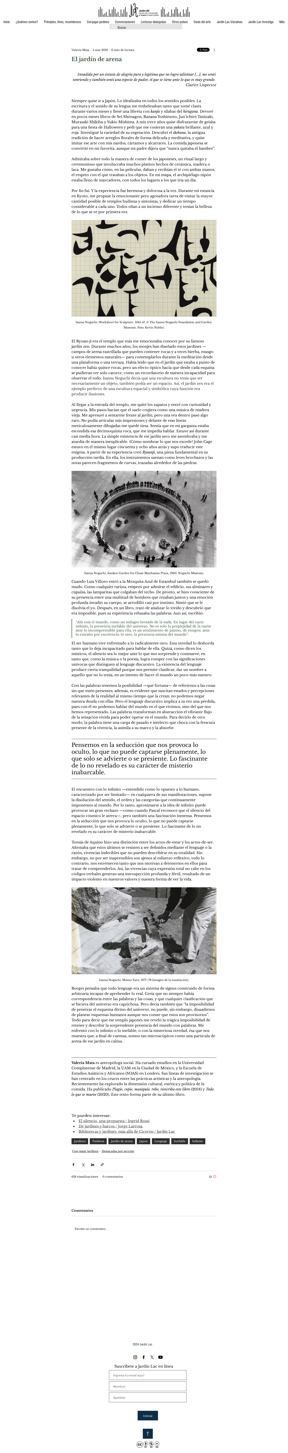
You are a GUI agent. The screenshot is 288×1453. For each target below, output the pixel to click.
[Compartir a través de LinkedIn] (92, 1164)
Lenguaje (160, 1141)
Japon (143, 1141)
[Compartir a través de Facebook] (73, 1164)
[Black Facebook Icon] (143, 1357)
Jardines (80, 1141)
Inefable (180, 1141)
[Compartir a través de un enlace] (102, 1164)
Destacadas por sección (118, 1151)
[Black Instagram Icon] (135, 1357)
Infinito (197, 1141)
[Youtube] (160, 1357)
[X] (152, 1357)
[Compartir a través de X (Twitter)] (83, 1164)
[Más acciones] (214, 50)
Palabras (98, 1141)
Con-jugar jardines (85, 1151)
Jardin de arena (122, 1141)
